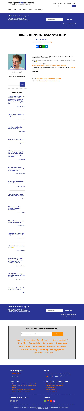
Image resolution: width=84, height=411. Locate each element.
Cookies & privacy (54, 407)
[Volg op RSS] (48, 401)
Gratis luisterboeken (16, 373)
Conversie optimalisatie (61, 340)
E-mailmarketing (35, 343)
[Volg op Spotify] (45, 401)
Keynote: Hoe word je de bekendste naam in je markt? (24, 383)
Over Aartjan (60, 3)
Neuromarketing (61, 343)
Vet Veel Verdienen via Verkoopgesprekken (55, 383)
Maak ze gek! (49, 375)
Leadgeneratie (48, 343)
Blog (20, 9)
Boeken (25, 9)
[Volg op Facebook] (14, 401)
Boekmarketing (48, 42)
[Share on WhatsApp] (43, 46)
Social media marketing (29, 349)
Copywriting (22, 343)
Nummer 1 (48, 373)
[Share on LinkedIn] (46, 46)
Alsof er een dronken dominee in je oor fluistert (48, 81)
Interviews (69, 3)
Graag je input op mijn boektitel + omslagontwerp (49, 78)
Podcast (54, 3)
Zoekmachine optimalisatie (43, 353)
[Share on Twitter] (40, 46)
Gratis (15, 9)
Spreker (30, 9)
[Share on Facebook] (37, 46)
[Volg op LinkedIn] (11, 401)
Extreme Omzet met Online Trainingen (54, 385)
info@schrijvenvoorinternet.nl (42, 408)
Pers (64, 3)
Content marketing (43, 340)
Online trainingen (39, 9)
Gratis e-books (15, 376)
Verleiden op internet (50, 376)
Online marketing (39, 346)
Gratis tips (14, 375)
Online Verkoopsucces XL (51, 391)
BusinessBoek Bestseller (51, 389)
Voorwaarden (47, 407)
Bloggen (18, 340)
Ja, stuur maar (68, 19)
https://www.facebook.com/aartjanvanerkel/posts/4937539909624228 (49, 65)
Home (9, 9)
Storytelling (43, 349)
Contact (73, 3)
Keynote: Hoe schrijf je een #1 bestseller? (21, 391)
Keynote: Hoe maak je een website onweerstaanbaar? (23, 389)
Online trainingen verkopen (56, 346)
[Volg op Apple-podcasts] (54, 401)
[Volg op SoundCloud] (51, 401)
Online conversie (24, 346)
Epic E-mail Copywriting (51, 387)
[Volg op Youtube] (17, 401)
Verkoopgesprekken (57, 349)
